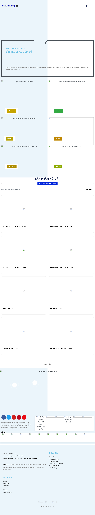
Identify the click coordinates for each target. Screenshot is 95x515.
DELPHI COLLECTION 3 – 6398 (14, 267)
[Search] (80, 6)
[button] (11, 111)
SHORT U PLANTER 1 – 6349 (61, 349)
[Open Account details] (92, 6)
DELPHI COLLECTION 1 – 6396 (14, 227)
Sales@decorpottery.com (15, 456)
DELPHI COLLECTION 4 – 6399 (61, 267)
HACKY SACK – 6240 (10, 349)
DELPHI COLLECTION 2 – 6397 (61, 227)
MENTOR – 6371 (9, 308)
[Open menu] (17, 6)
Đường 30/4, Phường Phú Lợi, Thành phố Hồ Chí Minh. (20, 458)
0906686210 (12, 453)
